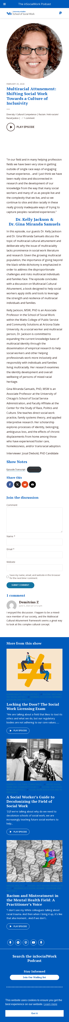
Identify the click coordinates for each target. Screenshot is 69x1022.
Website (11, 562)
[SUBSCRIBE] (37, 143)
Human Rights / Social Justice (22, 694)
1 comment (29, 118)
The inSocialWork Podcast (34, 4)
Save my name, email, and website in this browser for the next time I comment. (35, 577)
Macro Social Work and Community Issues (34, 785)
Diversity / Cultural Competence (22, 114)
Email (10, 549)
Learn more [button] (50, 1004)
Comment (12, 505)
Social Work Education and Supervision (34, 791)
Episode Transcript (16, 469)
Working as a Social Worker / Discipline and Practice (34, 698)
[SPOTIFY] (16, 143)
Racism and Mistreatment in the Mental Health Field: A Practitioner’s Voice (32, 900)
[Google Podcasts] (30, 143)
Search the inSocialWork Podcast (35, 958)
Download (34, 469)
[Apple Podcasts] (23, 143)
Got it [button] (34, 1013)
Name (11, 536)
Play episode (20, 730)
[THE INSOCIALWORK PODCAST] (10, 143)
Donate (60, 13)
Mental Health (14, 885)
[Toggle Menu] (4, 4)
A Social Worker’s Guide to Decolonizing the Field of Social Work (30, 801)
